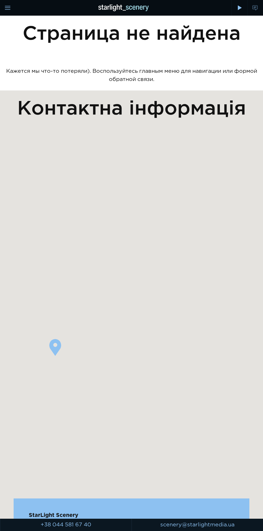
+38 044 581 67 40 (66, 524)
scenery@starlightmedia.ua (197, 524)
